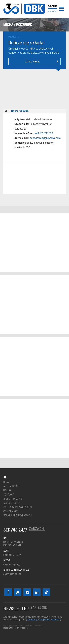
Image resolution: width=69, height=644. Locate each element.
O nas (6, 482)
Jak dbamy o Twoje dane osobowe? (43, 619)
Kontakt (32, 178)
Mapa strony (11, 503)
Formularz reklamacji (17, 515)
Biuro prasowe (12, 498)
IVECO (26, 147)
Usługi (7, 490)
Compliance (10, 511)
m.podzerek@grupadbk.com (45, 138)
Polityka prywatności (17, 507)
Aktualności (11, 486)
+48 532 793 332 (44, 133)
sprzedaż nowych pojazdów (38, 142)
